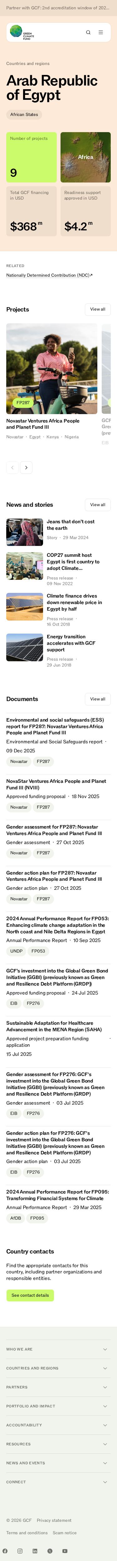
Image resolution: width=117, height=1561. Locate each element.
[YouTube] (64, 1551)
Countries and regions (28, 64)
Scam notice (64, 1533)
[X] (49, 1551)
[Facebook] (4, 1551)
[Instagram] (19, 1551)
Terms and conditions (27, 1533)
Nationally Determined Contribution (47, 275)
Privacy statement (54, 1520)
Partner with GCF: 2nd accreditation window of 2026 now (58, 8)
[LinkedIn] (34, 1551)
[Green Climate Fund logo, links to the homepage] (27, 32)
